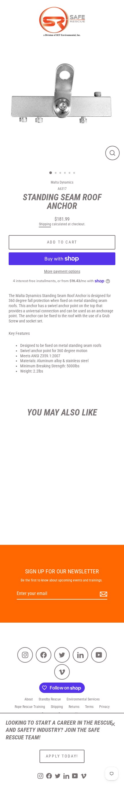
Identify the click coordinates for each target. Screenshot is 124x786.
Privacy (104, 707)
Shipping (45, 224)
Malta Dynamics (62, 182)
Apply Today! (62, 756)
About (29, 699)
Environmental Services (83, 699)
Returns (74, 707)
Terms (89, 707)
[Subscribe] (102, 594)
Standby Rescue (50, 699)
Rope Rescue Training (30, 707)
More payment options (62, 271)
